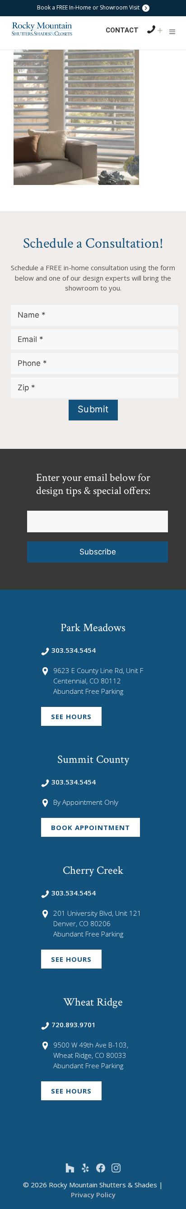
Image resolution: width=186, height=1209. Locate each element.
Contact (122, 30)
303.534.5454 (73, 650)
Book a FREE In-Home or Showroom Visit (89, 7)
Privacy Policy (93, 1194)
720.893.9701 (73, 1024)
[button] (172, 32)
